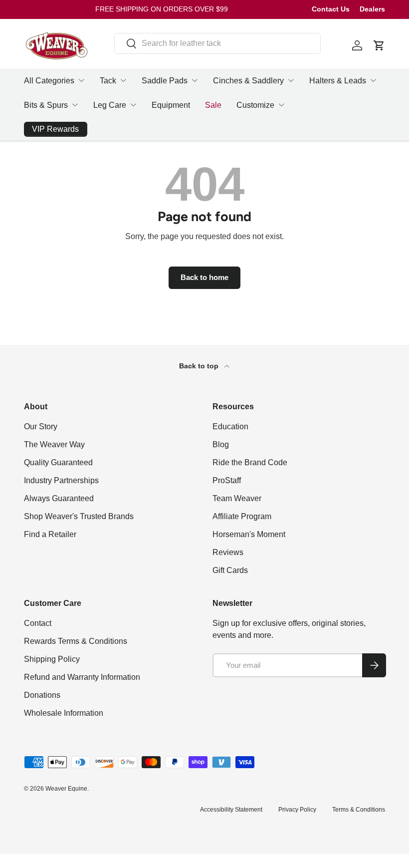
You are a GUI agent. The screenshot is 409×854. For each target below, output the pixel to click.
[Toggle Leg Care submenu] (133, 105)
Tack (108, 80)
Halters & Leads (337, 80)
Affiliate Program (241, 516)
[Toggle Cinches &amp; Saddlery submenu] (291, 80)
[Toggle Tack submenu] (123, 80)
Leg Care (109, 105)
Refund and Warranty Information (82, 677)
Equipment (171, 105)
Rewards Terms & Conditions (75, 641)
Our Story (40, 426)
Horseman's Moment (248, 534)
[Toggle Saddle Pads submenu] (195, 80)
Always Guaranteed (59, 498)
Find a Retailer (50, 534)
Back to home (204, 278)
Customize (255, 105)
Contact (37, 623)
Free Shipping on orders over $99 (161, 9)
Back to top (199, 366)
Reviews (227, 552)
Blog (220, 444)
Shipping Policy (52, 659)
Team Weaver (236, 498)
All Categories (49, 80)
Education (230, 426)
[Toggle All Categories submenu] (81, 80)
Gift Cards (230, 570)
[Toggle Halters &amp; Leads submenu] (373, 80)
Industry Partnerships (61, 480)
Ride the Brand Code (249, 462)
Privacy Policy (297, 809)
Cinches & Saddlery (248, 80)
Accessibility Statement (231, 809)
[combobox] (217, 43)
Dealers (372, 9)
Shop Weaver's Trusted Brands (79, 516)
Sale (213, 105)
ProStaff (226, 480)
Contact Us (331, 9)
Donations (42, 695)
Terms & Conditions (358, 809)
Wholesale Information (63, 713)
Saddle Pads (165, 80)
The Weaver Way (54, 444)
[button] (379, 45)
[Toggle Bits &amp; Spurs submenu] (75, 105)
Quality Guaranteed (58, 462)
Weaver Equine (66, 788)
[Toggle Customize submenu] (281, 105)
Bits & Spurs (46, 105)
